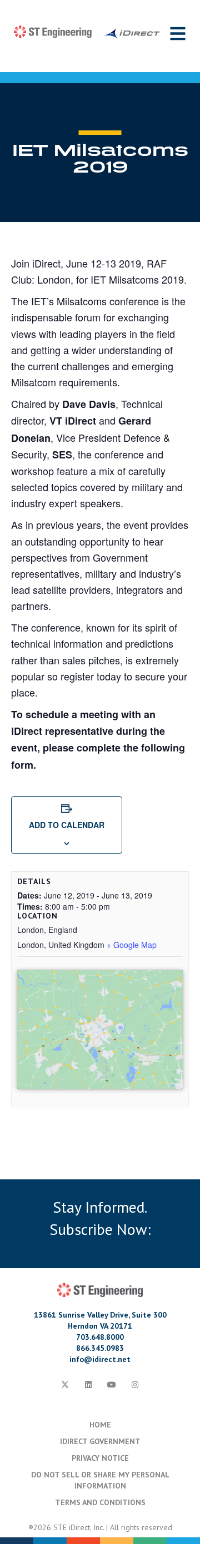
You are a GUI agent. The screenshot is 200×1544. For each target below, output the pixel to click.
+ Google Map (132, 944)
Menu (178, 33)
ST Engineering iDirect (87, 32)
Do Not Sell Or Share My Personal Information (100, 1480)
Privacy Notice (100, 1458)
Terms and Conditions (100, 1502)
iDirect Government (100, 1441)
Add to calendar (66, 824)
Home (100, 1425)
